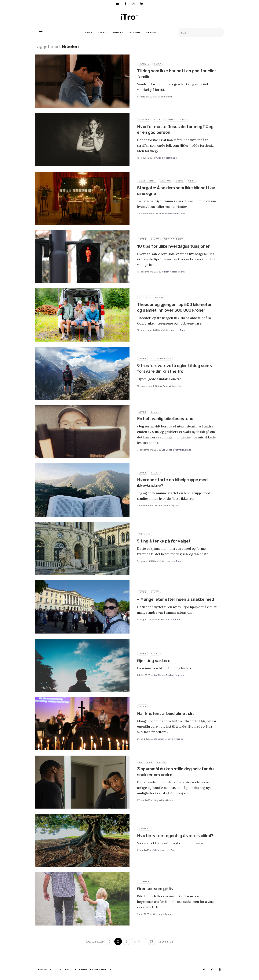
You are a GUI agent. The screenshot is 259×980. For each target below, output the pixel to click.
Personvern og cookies (93, 969)
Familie (144, 63)
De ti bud (145, 761)
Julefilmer (147, 180)
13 (151, 941)
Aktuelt (152, 32)
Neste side (165, 941)
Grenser (145, 881)
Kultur (165, 180)
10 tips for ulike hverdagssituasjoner (173, 246)
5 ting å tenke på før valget (164, 541)
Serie (180, 180)
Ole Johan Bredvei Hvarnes (176, 449)
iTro (129, 17)
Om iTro (63, 969)
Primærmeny (40, 32)
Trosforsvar (177, 119)
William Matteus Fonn (173, 213)
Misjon (135, 32)
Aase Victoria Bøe (167, 157)
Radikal (145, 828)
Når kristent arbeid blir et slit (165, 713)
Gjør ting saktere (153, 660)
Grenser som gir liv (155, 888)
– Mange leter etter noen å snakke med (175, 599)
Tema (88, 32)
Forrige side (95, 941)
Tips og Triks (174, 239)
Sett (191, 180)
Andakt (117, 32)
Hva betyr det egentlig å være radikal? (175, 835)
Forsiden (45, 969)
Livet (102, 32)
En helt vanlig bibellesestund (165, 418)
